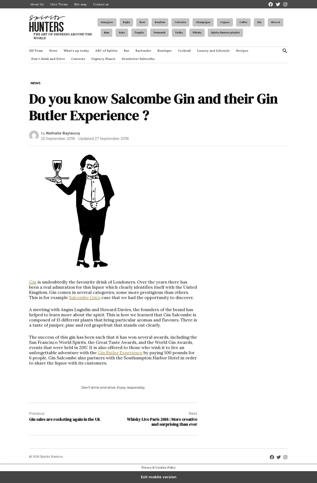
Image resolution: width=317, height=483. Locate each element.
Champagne (203, 22)
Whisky (197, 32)
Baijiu (126, 22)
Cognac (225, 22)
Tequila (139, 32)
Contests (78, 59)
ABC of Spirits (106, 51)
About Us (37, 4)
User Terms (59, 4)
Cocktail (184, 51)
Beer (142, 22)
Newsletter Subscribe (138, 59)
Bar (126, 51)
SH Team (36, 51)
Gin (259, 22)
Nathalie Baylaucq (63, 133)
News (53, 51)
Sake (122, 32)
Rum (106, 32)
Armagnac (107, 22)
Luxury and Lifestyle (213, 51)
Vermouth (159, 32)
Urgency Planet (103, 59)
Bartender (143, 51)
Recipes (242, 51)
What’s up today (76, 51)
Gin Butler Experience (120, 352)
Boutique (164, 51)
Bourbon (160, 22)
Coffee (243, 22)
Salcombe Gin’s (84, 297)
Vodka (179, 32)
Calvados (180, 22)
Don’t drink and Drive (48, 59)
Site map (80, 4)
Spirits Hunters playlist (225, 32)
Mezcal (275, 22)
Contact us (101, 4)
